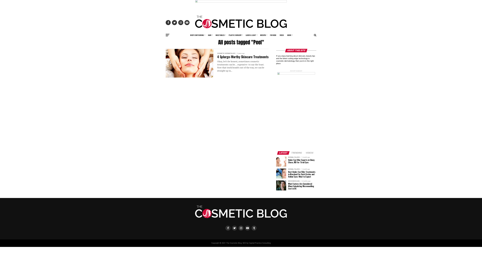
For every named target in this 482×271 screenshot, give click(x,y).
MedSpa (263, 35)
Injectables (220, 35)
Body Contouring (197, 35)
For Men (273, 35)
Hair (209, 35)
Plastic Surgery (235, 35)
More (289, 35)
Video (282, 35)
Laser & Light (251, 35)
